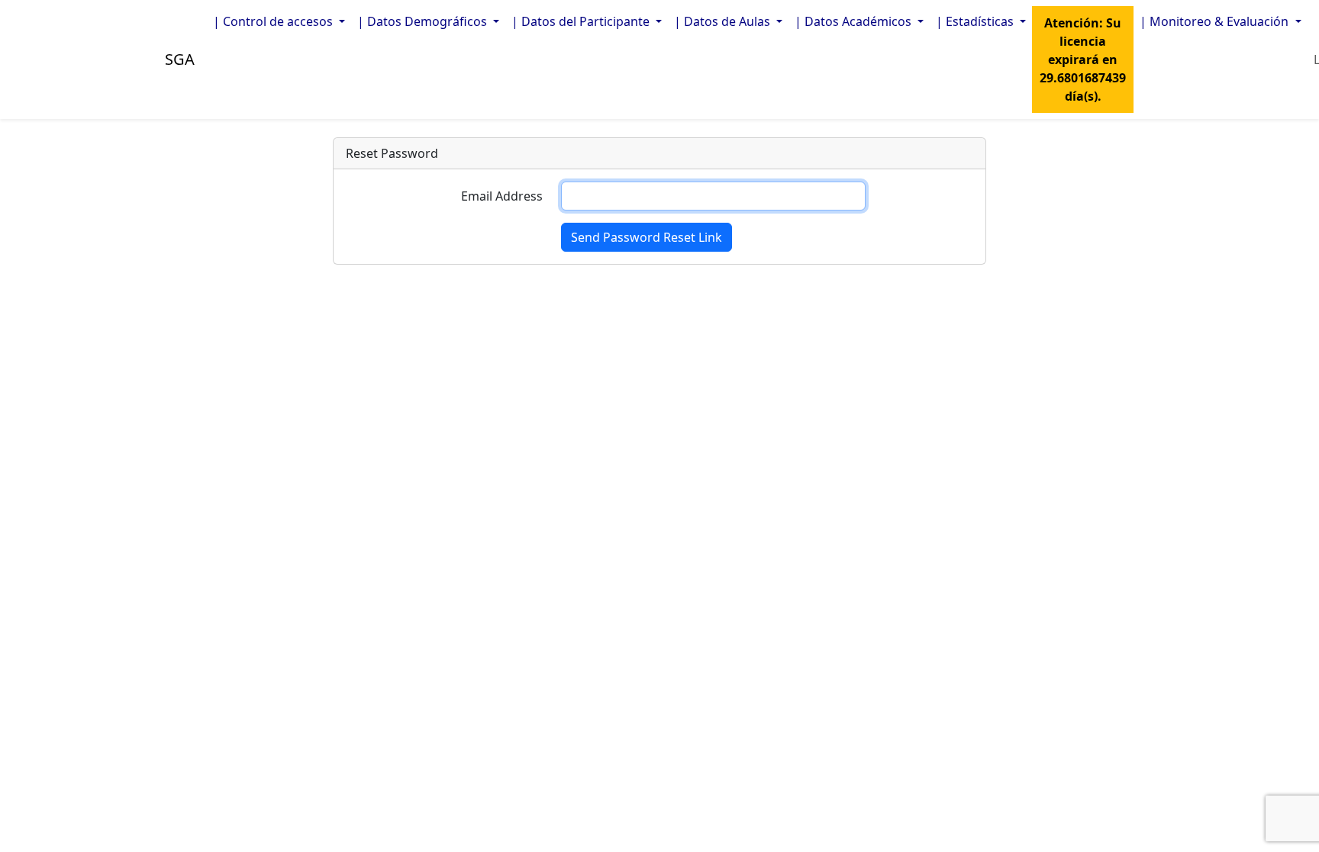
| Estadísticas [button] (976, 21)
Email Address (502, 196)
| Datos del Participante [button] (582, 21)
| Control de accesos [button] (274, 21)
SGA (180, 59)
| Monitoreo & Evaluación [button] (1216, 21)
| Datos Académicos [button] (854, 21)
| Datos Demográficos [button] (423, 21)
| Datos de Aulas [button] (723, 21)
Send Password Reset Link (646, 237)
